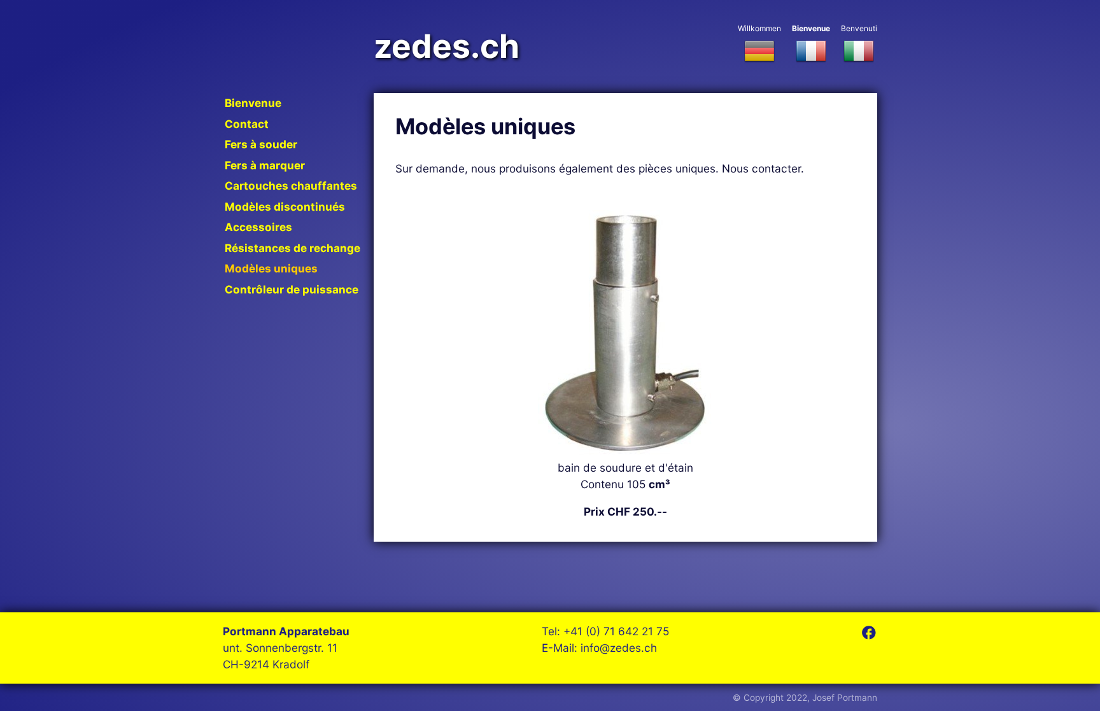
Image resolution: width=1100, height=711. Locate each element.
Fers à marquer (265, 165)
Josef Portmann (844, 698)
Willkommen (759, 28)
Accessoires (258, 227)
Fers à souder (261, 144)
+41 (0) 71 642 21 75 (616, 631)
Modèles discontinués (285, 206)
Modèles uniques (271, 268)
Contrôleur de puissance (291, 289)
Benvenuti (859, 28)
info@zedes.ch (619, 647)
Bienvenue (811, 28)
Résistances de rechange (292, 248)
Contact (247, 123)
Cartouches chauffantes (291, 185)
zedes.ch (446, 46)
